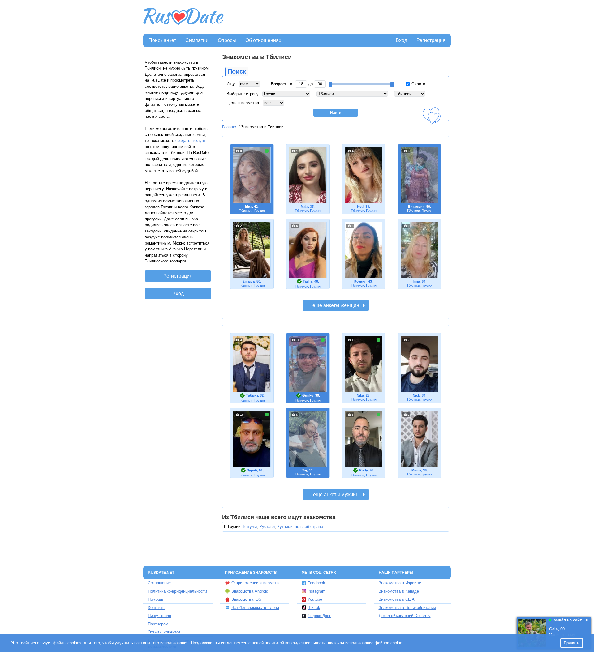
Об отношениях (263, 40)
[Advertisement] (337, 17)
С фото (417, 84)
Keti (360, 206)
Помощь (155, 599)
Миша (416, 470)
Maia (304, 206)
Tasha (307, 281)
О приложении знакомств (255, 583)
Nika (360, 395)
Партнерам (158, 624)
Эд (304, 470)
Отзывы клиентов (164, 632)
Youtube (315, 599)
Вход (401, 40)
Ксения (360, 281)
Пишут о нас (159, 615)
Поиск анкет (162, 40)
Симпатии (197, 40)
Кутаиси (284, 526)
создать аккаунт (190, 140)
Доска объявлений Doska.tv (405, 615)
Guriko (307, 395)
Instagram (316, 591)
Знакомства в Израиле (400, 583)
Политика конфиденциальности (177, 591)
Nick (416, 395)
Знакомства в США (397, 599)
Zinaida (249, 281)
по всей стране (309, 526)
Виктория (416, 206)
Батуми (250, 526)
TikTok (314, 607)
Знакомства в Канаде (399, 591)
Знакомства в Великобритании (407, 607)
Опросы (227, 40)
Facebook (316, 583)
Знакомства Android (249, 591)
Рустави (267, 526)
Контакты (156, 607)
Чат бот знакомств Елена (255, 607)
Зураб (252, 470)
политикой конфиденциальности (295, 643)
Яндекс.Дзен (319, 615)
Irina (248, 206)
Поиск (237, 71)
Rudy (363, 470)
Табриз (252, 395)
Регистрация (431, 40)
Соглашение (159, 583)
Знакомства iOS (246, 599)
